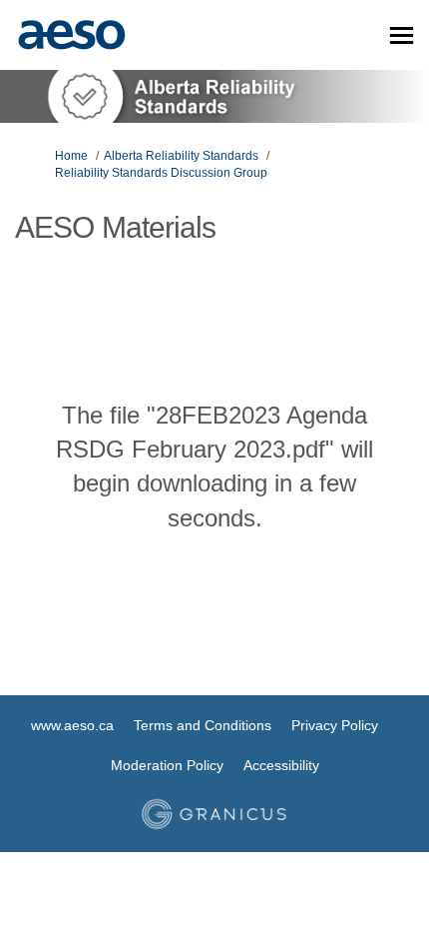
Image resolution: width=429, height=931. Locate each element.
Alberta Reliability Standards (181, 156)
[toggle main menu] (401, 35)
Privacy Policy (334, 725)
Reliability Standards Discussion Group (161, 173)
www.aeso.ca (72, 725)
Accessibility (281, 765)
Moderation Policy (167, 765)
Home (71, 156)
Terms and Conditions (202, 725)
